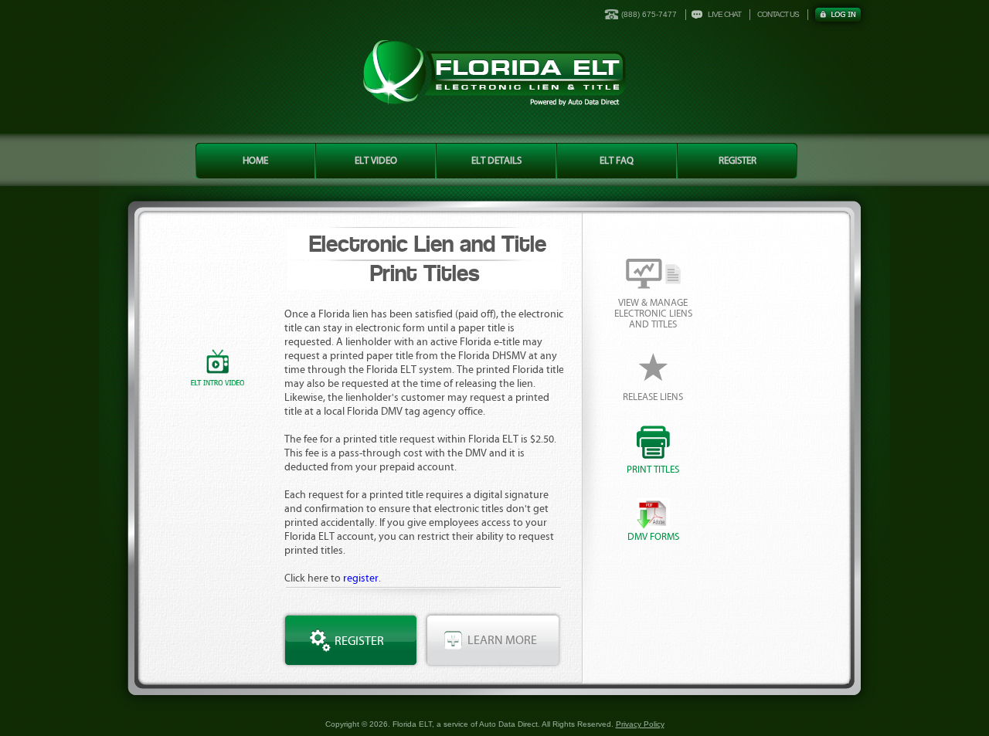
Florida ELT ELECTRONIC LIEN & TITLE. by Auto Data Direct (494, 73)
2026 (378, 724)
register (361, 578)
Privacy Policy (640, 724)
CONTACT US (778, 14)
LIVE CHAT (724, 14)
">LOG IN (838, 15)
